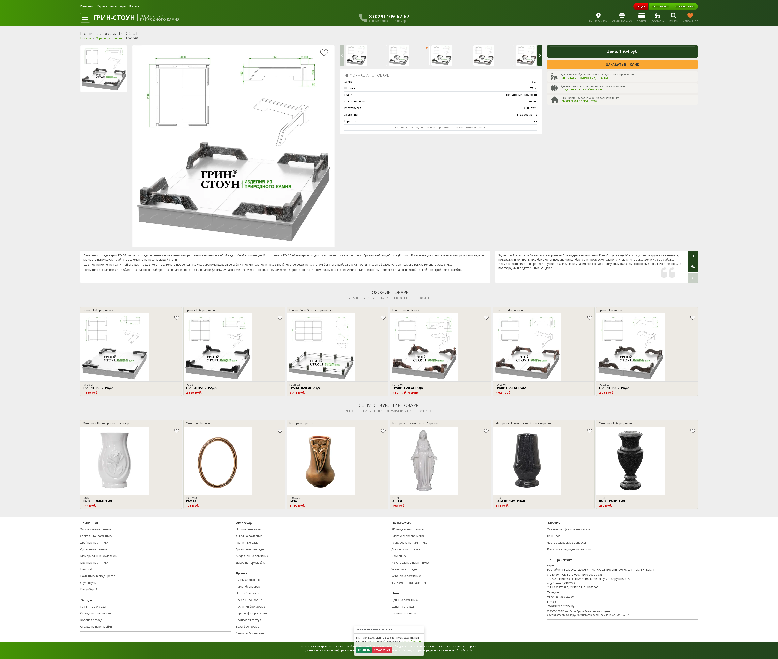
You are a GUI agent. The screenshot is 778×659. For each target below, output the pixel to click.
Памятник (87, 6)
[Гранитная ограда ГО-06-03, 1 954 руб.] (494, 55)
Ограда (102, 6)
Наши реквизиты (560, 560)
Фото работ (660, 6)
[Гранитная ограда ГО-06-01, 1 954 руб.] (409, 55)
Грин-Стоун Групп (573, 611)
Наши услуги (402, 523)
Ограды (87, 600)
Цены (396, 593)
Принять (364, 650)
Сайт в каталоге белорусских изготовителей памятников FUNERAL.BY (588, 615)
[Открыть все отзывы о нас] (693, 266)
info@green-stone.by (560, 606)
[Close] (421, 629)
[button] (342, 55)
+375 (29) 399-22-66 (560, 597)
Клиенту (553, 523)
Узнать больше (411, 641)
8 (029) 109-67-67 (389, 16)
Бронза (134, 6)
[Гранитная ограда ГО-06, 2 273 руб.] (366, 55)
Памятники (89, 523)
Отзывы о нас (685, 6)
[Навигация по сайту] (85, 18)
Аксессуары (118, 6)
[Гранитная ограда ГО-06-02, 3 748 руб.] (451, 55)
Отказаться (382, 650)
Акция (641, 6)
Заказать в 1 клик (622, 64)
